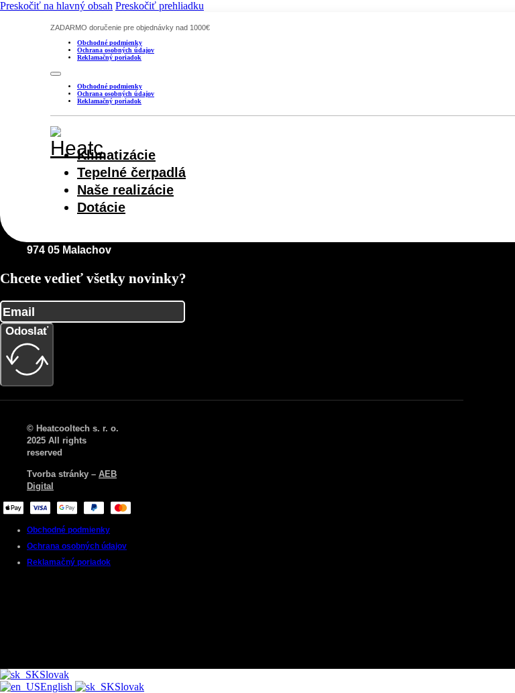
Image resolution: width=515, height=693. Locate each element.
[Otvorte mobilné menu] (55, 74)
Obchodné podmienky (109, 42)
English (57, 686)
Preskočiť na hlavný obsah (56, 5)
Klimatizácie (116, 155)
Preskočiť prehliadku (159, 5)
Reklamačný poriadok (109, 57)
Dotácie (101, 207)
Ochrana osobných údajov (115, 50)
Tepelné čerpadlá (131, 172)
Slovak (54, 674)
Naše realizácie (125, 189)
